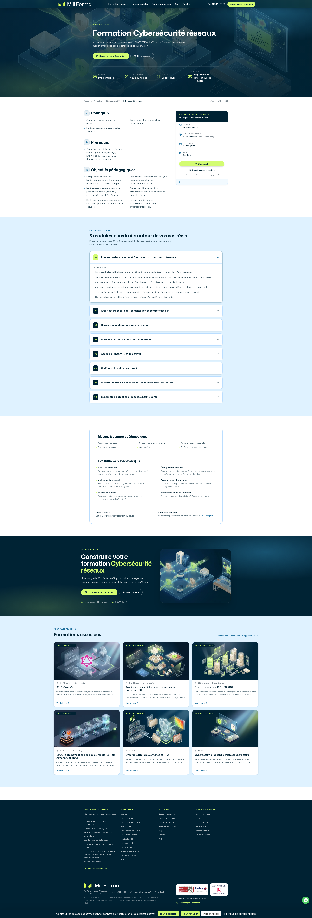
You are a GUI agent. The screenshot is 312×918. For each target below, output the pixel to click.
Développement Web (130, 822)
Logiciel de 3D (127, 839)
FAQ (160, 839)
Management (127, 843)
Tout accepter (169, 914)
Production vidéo (128, 855)
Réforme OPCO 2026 (167, 826)
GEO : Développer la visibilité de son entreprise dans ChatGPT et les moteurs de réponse (99, 854)
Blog (177, 4)
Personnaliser (211, 914)
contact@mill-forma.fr (142, 892)
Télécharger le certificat (189, 902)
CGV (198, 818)
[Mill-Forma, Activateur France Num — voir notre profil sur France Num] (219, 889)
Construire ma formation (241, 4)
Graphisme (126, 826)
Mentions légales (203, 814)
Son (122, 860)
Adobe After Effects (92, 861)
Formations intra (117, 4)
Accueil (87, 101)
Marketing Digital (128, 847)
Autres (124, 814)
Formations (98, 101)
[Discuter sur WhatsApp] (305, 900)
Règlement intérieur (204, 822)
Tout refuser (190, 914)
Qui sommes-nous (161, 4)
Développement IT (102, 25)
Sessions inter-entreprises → (97, 868)
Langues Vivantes (129, 834)
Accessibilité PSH (203, 830)
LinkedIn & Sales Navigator (95, 828)
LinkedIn (161, 892)
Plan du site (201, 826)
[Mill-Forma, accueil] (74, 4)
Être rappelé (143, 55)
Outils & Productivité (130, 851)
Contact (187, 4)
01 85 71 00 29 (218, 4)
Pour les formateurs (167, 822)
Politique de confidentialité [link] (240, 914)
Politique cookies (203, 834)
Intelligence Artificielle (130, 830)
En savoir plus (208, 516)
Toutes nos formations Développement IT (236, 635)
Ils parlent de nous (167, 818)
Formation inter (140, 4)
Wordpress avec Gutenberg (96, 840)
